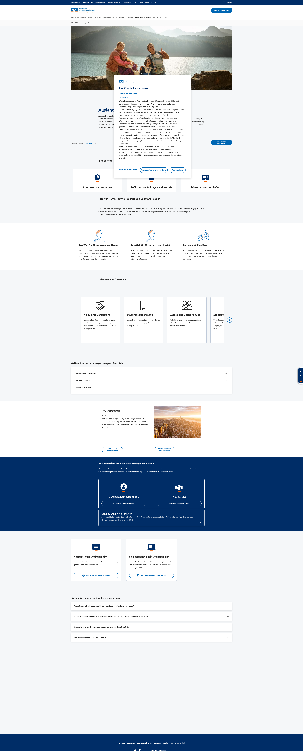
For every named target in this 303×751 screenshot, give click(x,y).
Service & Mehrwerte (141, 3)
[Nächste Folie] (229, 320)
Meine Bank (128, 3)
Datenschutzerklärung (128, 93)
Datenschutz (131, 743)
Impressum (121, 743)
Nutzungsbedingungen (144, 743)
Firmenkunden (100, 3)
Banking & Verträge (114, 3)
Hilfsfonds (155, 3)
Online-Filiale (75, 3)
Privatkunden (88, 3)
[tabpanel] (100, 320)
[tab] (78, 17)
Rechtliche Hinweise (161, 743)
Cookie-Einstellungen (128, 169)
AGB (171, 743)
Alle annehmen (177, 170)
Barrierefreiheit (180, 743)
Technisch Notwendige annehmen (153, 170)
